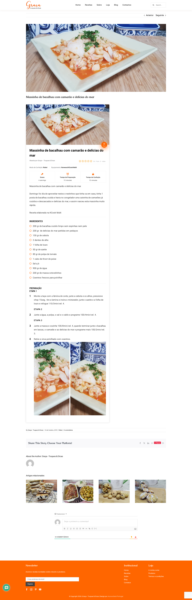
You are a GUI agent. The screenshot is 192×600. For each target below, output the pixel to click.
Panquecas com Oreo (41, 489)
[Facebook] (140, 443)
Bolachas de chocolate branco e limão (150, 487)
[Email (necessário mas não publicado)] (163, 443)
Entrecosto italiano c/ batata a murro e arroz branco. (78, 485)
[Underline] (70, 528)
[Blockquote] (83, 528)
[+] (95, 528)
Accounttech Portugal (115, 596)
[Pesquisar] (158, 4)
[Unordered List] (80, 528)
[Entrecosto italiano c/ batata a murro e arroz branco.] (77, 491)
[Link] (89, 528)
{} (92, 528)
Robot (60, 430)
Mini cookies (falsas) (114, 489)
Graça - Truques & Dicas (35, 430)
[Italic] (67, 528)
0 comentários (68, 430)
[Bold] (64, 528)
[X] (144, 443)
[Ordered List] (77, 528)
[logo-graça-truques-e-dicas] (33, 1)
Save (158, 443)
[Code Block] (86, 528)
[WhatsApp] (152, 443)
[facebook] (27, 589)
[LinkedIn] (148, 443)
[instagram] (31, 589)
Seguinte (160, 15)
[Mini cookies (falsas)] (114, 491)
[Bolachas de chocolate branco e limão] (150, 491)
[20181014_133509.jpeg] (96, 58)
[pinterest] (36, 589)
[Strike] (73, 528)
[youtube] (40, 589)
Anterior (149, 15)
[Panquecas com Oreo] (41, 491)
